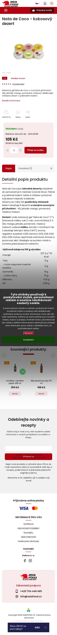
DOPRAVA (28, 524)
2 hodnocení (18, 84)
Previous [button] (4, 355)
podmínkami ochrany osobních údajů (29, 457)
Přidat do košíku (35, 150)
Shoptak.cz (39, 621)
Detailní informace (11, 100)
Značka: (18, 78)
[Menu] (6, 10)
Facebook (24, 560)
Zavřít (46, 122)
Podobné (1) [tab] (25, 168)
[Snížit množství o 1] (7, 150)
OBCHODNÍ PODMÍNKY (28, 528)
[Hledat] (51, 3)
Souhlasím (28, 339)
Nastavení (28, 333)
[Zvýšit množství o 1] (20, 150)
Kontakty (28, 532)
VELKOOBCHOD (28, 537)
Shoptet (24, 621)
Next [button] (53, 355)
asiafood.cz (30, 560)
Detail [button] (15, 394)
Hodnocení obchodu (28, 541)
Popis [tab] (9, 168)
